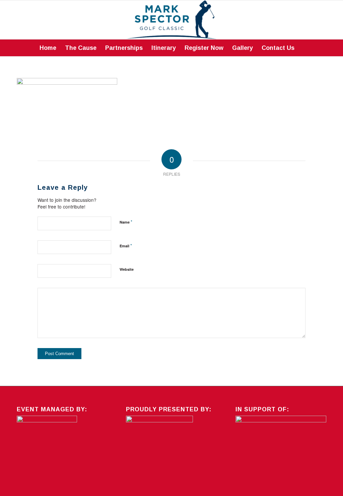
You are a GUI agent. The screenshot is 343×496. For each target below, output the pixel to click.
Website (127, 269)
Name (126, 222)
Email (126, 245)
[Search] (303, 47)
